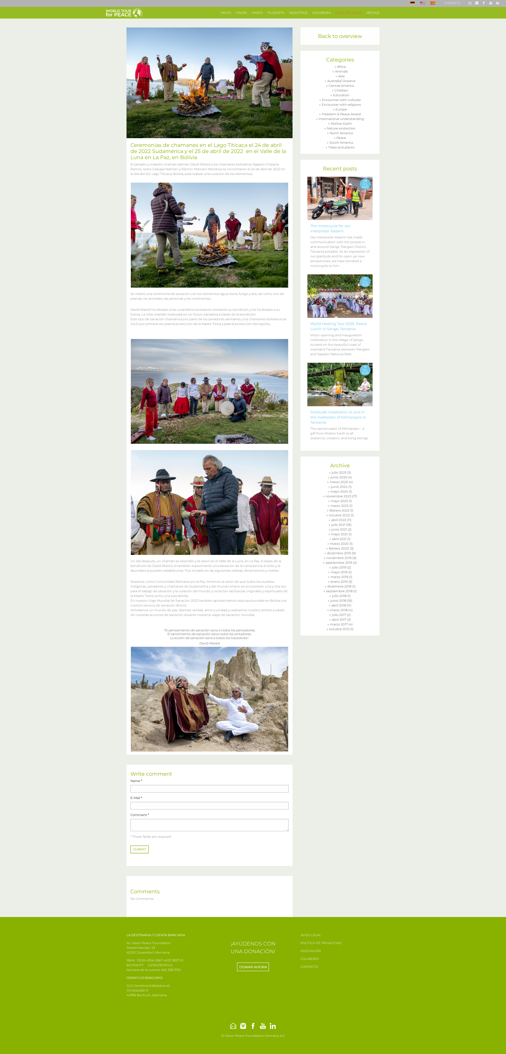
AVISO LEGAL (310, 935)
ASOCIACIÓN (310, 951)
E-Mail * (136, 798)
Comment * (139, 815)
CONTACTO (309, 967)
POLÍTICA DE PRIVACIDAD (321, 943)
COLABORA (309, 959)
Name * (136, 781)
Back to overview (340, 36)
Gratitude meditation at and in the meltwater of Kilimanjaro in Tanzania (338, 417)
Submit (139, 849)
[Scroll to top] (497, 1045)
